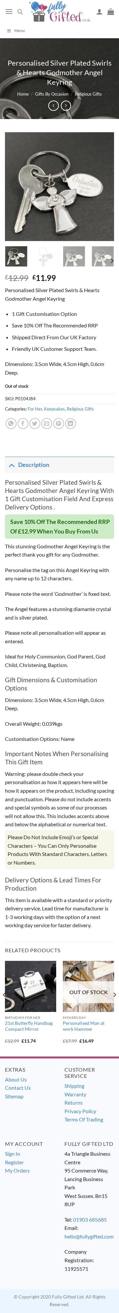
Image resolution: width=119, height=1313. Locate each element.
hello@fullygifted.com (89, 1236)
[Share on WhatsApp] (11, 423)
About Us (16, 1079)
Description (33, 464)
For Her (35, 409)
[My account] (99, 11)
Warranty (75, 1094)
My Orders (17, 1170)
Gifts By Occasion (51, 94)
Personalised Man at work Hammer (83, 1026)
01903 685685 (90, 1219)
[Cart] (110, 11)
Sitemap (14, 1096)
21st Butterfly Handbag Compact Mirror (29, 1026)
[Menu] (9, 11)
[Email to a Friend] (46, 423)
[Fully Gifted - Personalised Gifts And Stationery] (59, 11)
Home (23, 94)
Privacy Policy (80, 1111)
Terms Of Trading (83, 1119)
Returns (73, 1102)
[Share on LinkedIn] (70, 423)
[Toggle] (11, 465)
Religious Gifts (88, 94)
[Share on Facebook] (23, 423)
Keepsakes (54, 409)
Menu (19, 30)
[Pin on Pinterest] (58, 423)
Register (14, 1162)
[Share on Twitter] (34, 423)
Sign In (12, 1153)
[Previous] (15, 187)
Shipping (74, 1086)
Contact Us (18, 1087)
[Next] (103, 187)
